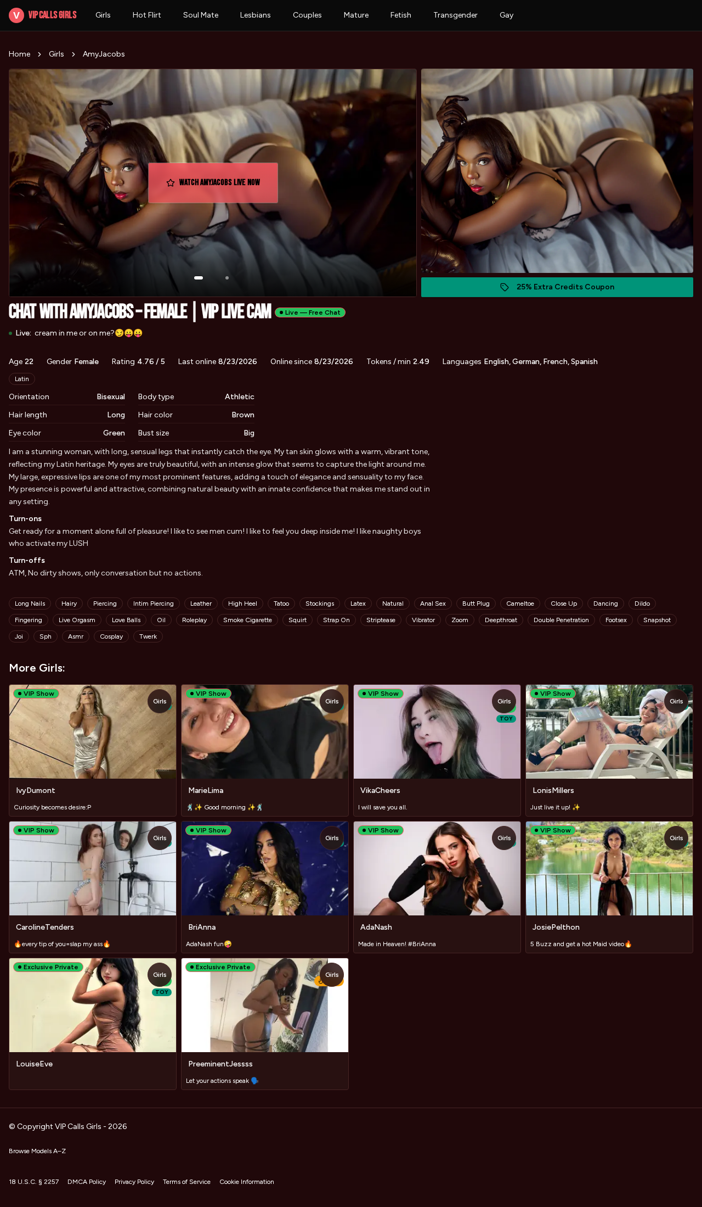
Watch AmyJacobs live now (225, 185)
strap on (336, 620)
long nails (30, 603)
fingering (28, 620)
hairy (69, 603)
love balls (126, 620)
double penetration (561, 620)
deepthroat (501, 620)
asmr (75, 636)
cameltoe (520, 603)
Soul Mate (200, 15)
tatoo (281, 603)
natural (393, 603)
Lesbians (255, 15)
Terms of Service (187, 1182)
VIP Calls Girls (44, 15)
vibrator (423, 620)
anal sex (433, 603)
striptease (380, 620)
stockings (319, 603)
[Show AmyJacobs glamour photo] (227, 278)
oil (161, 620)
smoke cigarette (247, 620)
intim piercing (153, 603)
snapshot (657, 620)
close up (564, 603)
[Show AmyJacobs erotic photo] (198, 278)
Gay (506, 15)
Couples (307, 15)
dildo (642, 603)
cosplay (111, 636)
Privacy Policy (134, 1182)
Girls (103, 15)
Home (19, 54)
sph (45, 636)
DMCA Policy (86, 1182)
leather (201, 603)
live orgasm (77, 620)
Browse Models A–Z (37, 1151)
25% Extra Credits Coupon (571, 289)
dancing (605, 603)
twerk (148, 636)
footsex (616, 620)
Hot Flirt (147, 15)
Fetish (400, 15)
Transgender (455, 15)
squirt (297, 620)
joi (19, 636)
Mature (356, 15)
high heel (242, 603)
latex (358, 603)
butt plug (476, 603)
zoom (459, 620)
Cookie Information (246, 1182)
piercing (105, 603)
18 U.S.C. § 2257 (34, 1182)
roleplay (194, 620)
